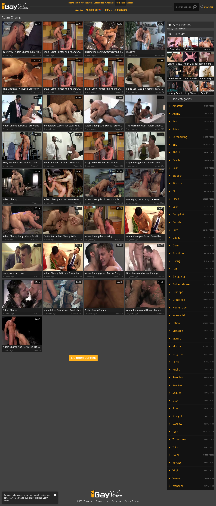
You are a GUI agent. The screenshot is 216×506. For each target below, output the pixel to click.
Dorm (193, 245)
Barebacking (193, 137)
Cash (193, 206)
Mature (193, 338)
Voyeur (193, 478)
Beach (193, 160)
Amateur (193, 106)
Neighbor (193, 354)
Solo (193, 408)
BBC (193, 144)
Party (193, 362)
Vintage (193, 462)
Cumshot (193, 222)
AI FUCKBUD (120, 10)
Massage (193, 331)
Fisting (193, 261)
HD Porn (108, 10)
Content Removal (131, 501)
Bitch (193, 191)
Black (193, 199)
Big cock (193, 175)
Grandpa (193, 292)
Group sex (193, 300)
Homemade (193, 307)
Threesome (193, 439)
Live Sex (79, 10)
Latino (193, 323)
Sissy (193, 400)
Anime (193, 113)
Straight (193, 416)
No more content (83, 357)
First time (193, 253)
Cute (193, 230)
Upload (130, 3)
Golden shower (193, 284)
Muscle (193, 346)
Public (193, 369)
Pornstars (120, 3)
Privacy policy (102, 501)
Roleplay (193, 377)
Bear (193, 168)
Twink (193, 455)
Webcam (193, 486)
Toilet (193, 447)
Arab (193, 121)
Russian (193, 385)
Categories (99, 3)
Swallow (193, 424)
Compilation (193, 214)
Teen (193, 431)
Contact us (116, 501)
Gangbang (193, 276)
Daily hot (79, 3)
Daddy (193, 237)
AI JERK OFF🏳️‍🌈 (93, 10)
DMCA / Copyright (84, 501)
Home (71, 3)
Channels (109, 3)
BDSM (193, 152)
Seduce (193, 393)
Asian (193, 129)
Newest (88, 3)
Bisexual (193, 183)
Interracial (193, 315)
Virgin (193, 470)
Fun (193, 268)
